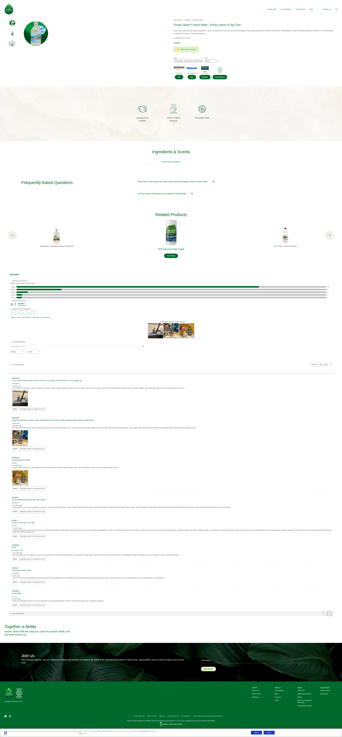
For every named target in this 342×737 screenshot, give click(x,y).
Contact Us (327, 9)
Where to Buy (256, 694)
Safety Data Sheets (303, 694)
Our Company (286, 9)
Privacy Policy (107, 731)
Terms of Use (151, 716)
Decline (256, 732)
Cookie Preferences (145, 731)
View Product (171, 255)
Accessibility (185, 716)
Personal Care (198, 20)
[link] (179, 77)
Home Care (272, 9)
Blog (311, 9)
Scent (206, 58)
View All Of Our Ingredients (171, 162)
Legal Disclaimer (172, 716)
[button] (220, 77)
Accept (269, 732)
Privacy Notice (138, 716)
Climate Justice (325, 690)
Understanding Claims (304, 706)
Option (175, 58)
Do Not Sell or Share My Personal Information (207, 716)
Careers (277, 697)
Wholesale (255, 697)
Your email (205, 660)
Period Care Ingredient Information (304, 701)
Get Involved (300, 9)
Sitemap (161, 716)
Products (187, 20)
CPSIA (299, 697)
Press (276, 700)
